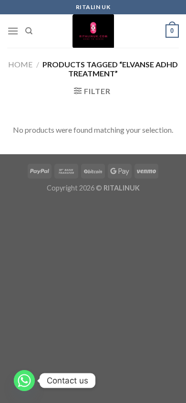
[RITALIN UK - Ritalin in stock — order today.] (93, 31)
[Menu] (13, 30)
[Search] (28, 31)
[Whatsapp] (24, 380)
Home (20, 64)
